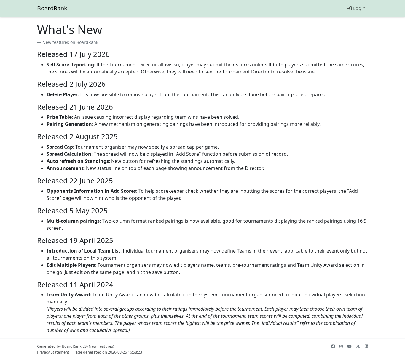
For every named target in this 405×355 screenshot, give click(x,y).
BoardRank (52, 8)
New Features (101, 346)
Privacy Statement (53, 352)
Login (359, 8)
